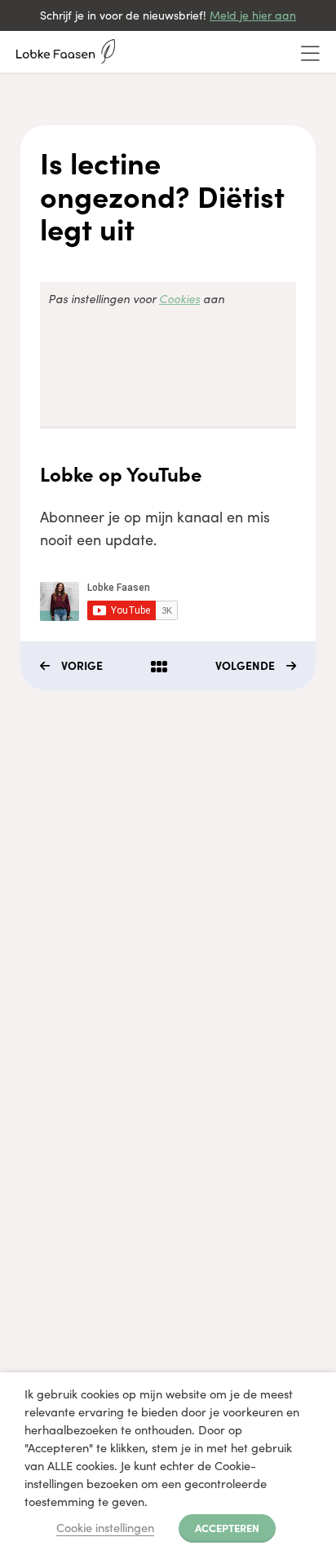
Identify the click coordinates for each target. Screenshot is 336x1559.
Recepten (40, 957)
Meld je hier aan (253, 15)
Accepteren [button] (227, 1527)
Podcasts (39, 927)
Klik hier (35, 1187)
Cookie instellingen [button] (105, 1527)
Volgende (245, 665)
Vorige (82, 665)
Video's (33, 898)
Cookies (179, 298)
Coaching (40, 839)
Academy (40, 869)
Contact (35, 986)
